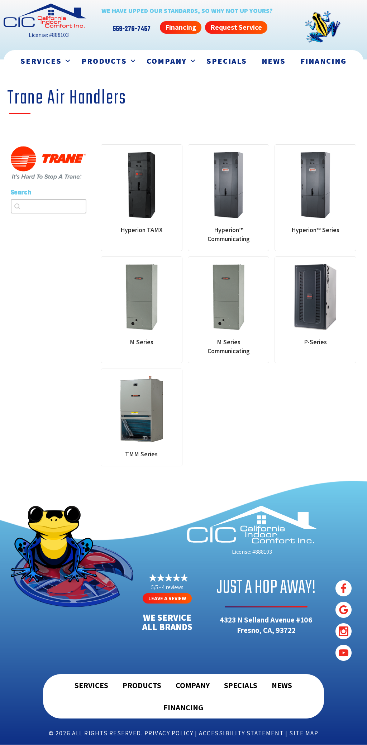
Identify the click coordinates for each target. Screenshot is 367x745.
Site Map (303, 733)
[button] (68, 61)
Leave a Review (167, 598)
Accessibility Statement (241, 733)
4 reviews (172, 587)
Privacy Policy (169, 733)
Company (167, 61)
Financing (323, 61)
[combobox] (48, 206)
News (274, 61)
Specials (226, 61)
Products (104, 61)
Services (41, 61)
